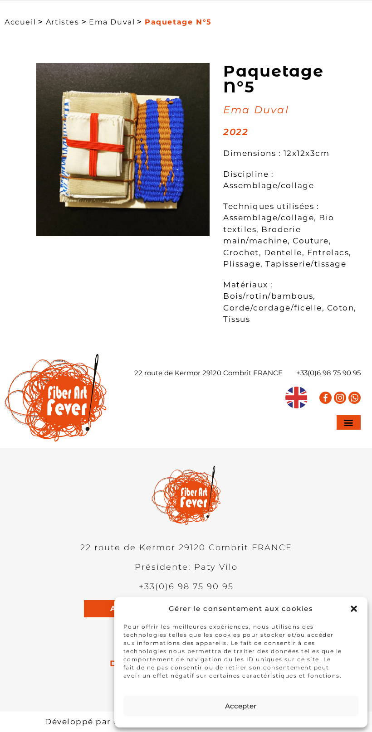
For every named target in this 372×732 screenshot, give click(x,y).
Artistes (62, 22)
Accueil (20, 22)
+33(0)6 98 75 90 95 (328, 372)
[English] (296, 397)
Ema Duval (112, 22)
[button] (353, 608)
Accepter (240, 706)
